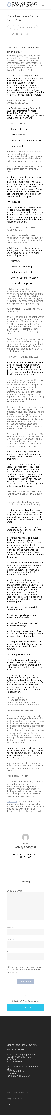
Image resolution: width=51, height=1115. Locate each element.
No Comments (28, 27)
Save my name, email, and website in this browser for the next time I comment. (25, 969)
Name (10, 927)
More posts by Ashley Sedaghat (25, 855)
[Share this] (9, 34)
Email (10, 939)
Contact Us (25, 1007)
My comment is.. (15, 890)
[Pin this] (27, 34)
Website (11, 951)
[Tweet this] (13, 34)
